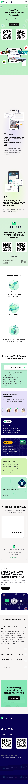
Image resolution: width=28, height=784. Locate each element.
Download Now (14, 24)
